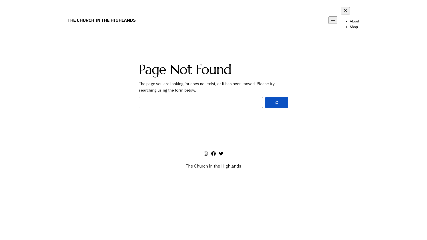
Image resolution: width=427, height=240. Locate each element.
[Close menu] (345, 10)
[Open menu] (332, 20)
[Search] (276, 102)
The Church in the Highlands (101, 20)
